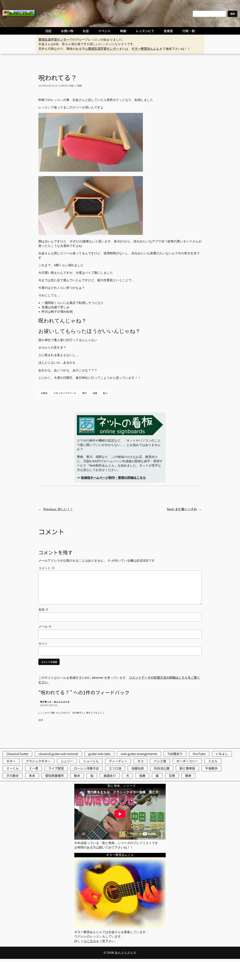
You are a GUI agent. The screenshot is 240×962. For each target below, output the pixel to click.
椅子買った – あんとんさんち (55, 701)
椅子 (84, 393)
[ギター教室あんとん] (120, 927)
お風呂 (44, 393)
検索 (232, 13)
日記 (79, 85)
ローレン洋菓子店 (86, 768)
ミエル (212, 761)
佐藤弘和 (137, 768)
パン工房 (160, 761)
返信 (40, 720)
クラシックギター (38, 761)
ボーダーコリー (187, 761)
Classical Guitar (17, 753)
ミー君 (33, 768)
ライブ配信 (56, 768)
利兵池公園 (161, 768)
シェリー (67, 761)
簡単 (188, 775)
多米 (32, 775)
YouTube (199, 753)
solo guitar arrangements (139, 753)
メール (45, 626)
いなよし (222, 753)
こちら (91, 941)
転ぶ (105, 393)
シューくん (91, 761)
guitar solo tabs (99, 753)
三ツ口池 (115, 768)
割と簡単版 (187, 768)
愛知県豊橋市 (54, 775)
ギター (11, 761)
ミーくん (12, 768)
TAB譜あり (175, 753)
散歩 (77, 775)
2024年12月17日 (48, 705)
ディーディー (118, 761)
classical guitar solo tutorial (58, 753)
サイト (43, 643)
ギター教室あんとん (145, 48)
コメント (46, 568)
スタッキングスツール (64, 393)
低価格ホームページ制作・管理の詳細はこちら (113, 477)
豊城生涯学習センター (53, 39)
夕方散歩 (12, 775)
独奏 (142, 775)
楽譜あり (110, 775)
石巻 (172, 775)
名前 (43, 609)
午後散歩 (211, 768)
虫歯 (95, 393)
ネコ (140, 761)
